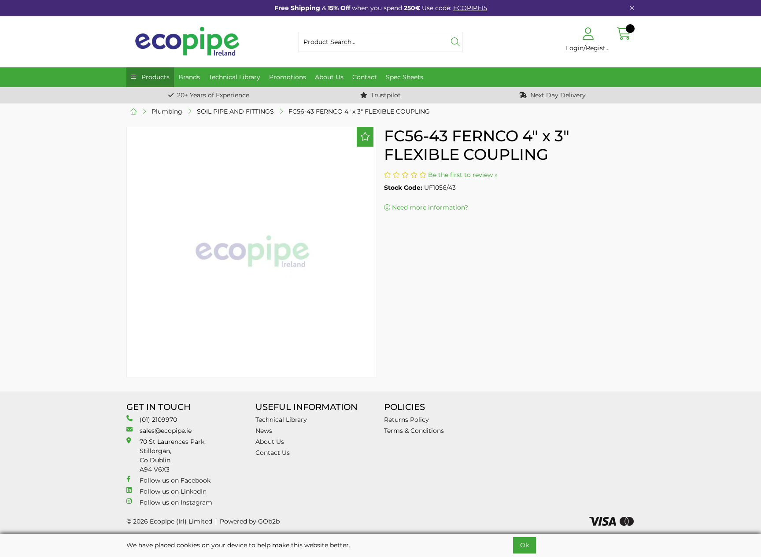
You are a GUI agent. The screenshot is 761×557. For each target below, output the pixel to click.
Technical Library (234, 77)
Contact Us (272, 453)
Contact (364, 77)
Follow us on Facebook (175, 480)
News (263, 431)
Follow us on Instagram (176, 502)
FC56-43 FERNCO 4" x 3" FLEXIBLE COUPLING (359, 111)
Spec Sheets (404, 77)
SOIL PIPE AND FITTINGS (235, 111)
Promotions (287, 77)
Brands (189, 77)
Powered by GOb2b (250, 521)
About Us (329, 77)
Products (155, 77)
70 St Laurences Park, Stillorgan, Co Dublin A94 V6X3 (173, 455)
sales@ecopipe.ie (166, 431)
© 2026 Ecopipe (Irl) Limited (169, 521)
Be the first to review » (463, 175)
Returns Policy (406, 420)
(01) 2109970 (158, 420)
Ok (524, 545)
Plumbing (166, 111)
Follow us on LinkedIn (173, 491)
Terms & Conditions (414, 431)
